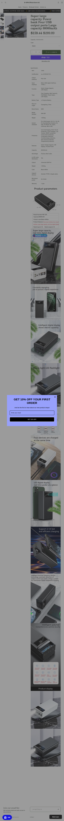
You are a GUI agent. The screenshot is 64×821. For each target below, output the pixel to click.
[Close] (55, 397)
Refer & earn (55, 817)
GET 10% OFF (32, 419)
